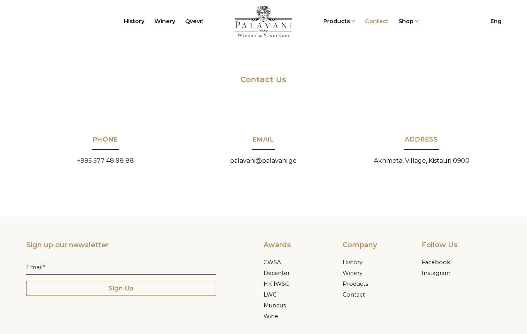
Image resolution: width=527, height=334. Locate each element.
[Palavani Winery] (263, 21)
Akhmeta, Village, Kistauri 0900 (422, 160)
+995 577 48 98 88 (105, 160)
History (134, 21)
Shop (406, 21)
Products (336, 21)
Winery (164, 21)
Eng (496, 21)
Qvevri (194, 21)
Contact (376, 21)
